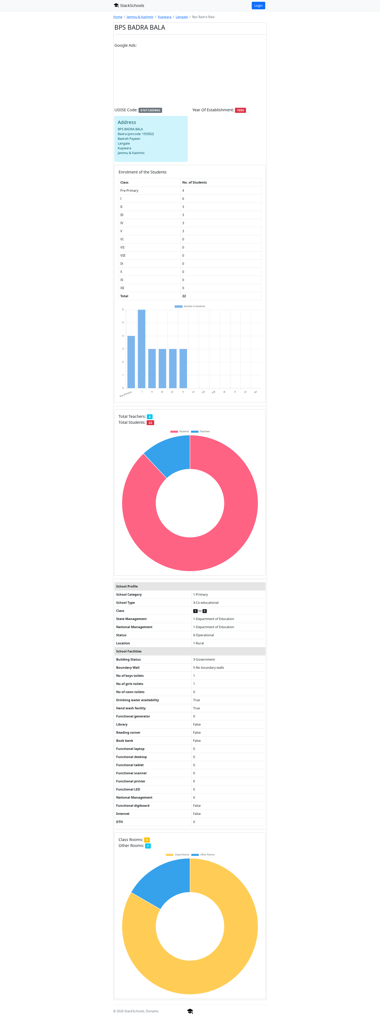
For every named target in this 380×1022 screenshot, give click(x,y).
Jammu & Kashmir (140, 17)
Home (117, 17)
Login (258, 5)
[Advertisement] (190, 79)
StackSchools (131, 5)
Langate (182, 17)
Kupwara (164, 17)
